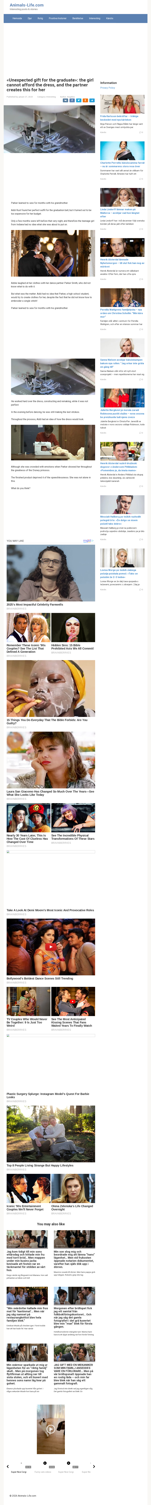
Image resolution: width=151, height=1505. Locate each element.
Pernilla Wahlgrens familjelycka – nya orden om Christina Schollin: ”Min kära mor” (121, 313)
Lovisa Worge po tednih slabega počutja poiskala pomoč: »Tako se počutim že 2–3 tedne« (119, 574)
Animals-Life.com (27, 5)
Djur (30, 18)
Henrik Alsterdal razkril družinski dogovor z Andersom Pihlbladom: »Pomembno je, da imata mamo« (118, 467)
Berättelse (77, 18)
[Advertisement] (76, 48)
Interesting (94, 18)
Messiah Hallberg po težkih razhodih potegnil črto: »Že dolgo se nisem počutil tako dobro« (120, 520)
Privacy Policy (107, 87)
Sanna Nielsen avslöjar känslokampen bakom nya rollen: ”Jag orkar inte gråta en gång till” (122, 363)
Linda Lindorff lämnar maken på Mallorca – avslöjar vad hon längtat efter (119, 213)
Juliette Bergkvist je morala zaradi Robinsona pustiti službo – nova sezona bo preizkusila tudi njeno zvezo (122, 414)
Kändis (109, 18)
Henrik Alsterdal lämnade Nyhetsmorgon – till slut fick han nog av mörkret (122, 263)
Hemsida (17, 18)
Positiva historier (58, 18)
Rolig (40, 18)
